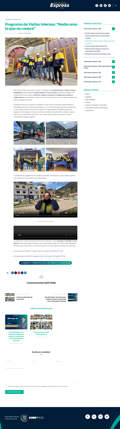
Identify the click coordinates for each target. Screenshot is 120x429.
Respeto (87, 102)
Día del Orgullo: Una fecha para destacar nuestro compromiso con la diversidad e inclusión (55, 299)
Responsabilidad (90, 99)
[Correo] (7, 110)
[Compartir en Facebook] (7, 96)
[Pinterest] (7, 105)
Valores (87, 94)
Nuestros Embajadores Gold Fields (95, 105)
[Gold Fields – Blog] (60, 6)
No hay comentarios (24, 33)
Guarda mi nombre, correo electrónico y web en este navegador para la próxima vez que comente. (38, 386)
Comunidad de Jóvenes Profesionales (96, 108)
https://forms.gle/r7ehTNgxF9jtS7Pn (52, 256)
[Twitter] (94, 416)
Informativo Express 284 (12, 19)
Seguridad (88, 97)
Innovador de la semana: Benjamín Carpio (98, 54)
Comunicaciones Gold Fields (41, 282)
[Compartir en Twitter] (7, 101)
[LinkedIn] (7, 115)
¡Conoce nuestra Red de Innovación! (96, 46)
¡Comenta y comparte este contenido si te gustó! (44, 263)
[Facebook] (87, 416)
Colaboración (89, 110)
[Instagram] (100, 416)
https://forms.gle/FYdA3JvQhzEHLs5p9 (50, 251)
